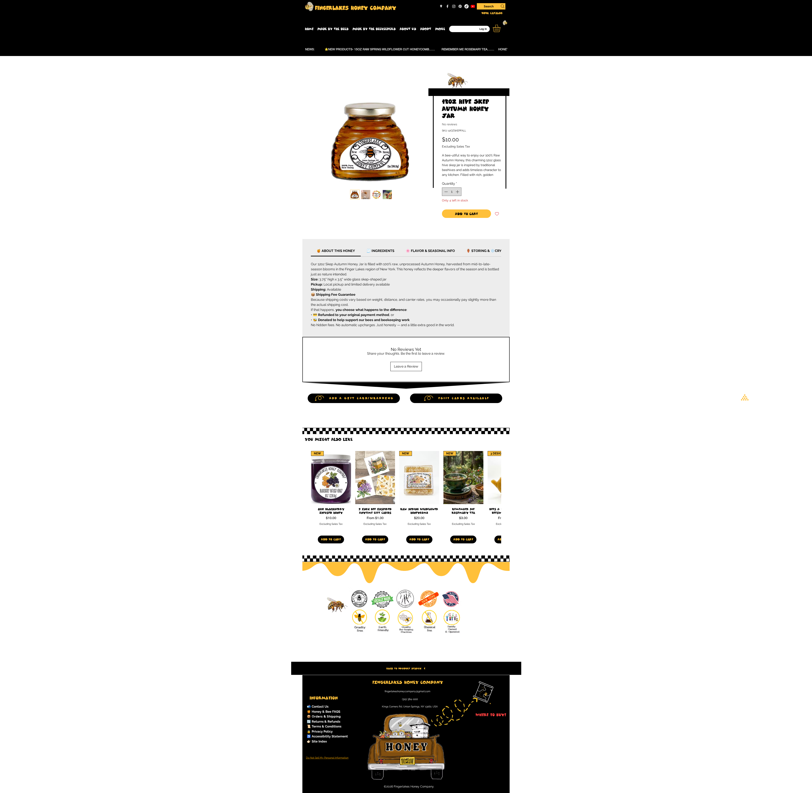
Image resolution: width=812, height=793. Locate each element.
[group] (406, 497)
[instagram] (454, 6)
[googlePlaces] (441, 6)
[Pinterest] (460, 6)
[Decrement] (446, 192)
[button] (333, 29)
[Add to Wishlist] (497, 213)
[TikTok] (466, 6)
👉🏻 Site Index (317, 741)
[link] (336, 251)
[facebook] (447, 6)
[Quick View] (375, 477)
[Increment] (458, 192)
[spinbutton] (452, 192)
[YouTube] (473, 6)
